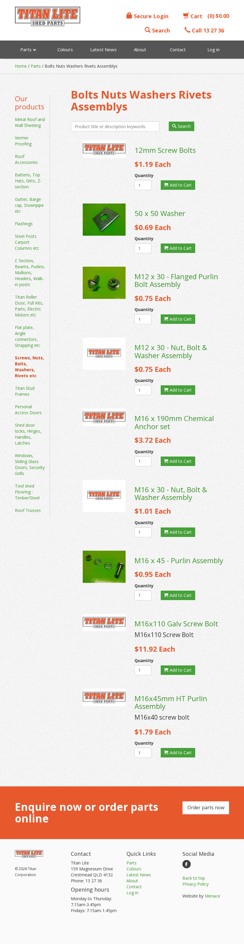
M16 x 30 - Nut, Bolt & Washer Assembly (170, 493)
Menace (212, 896)
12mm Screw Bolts (165, 150)
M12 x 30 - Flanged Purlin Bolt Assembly (176, 280)
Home (21, 66)
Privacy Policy (195, 884)
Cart (195, 16)
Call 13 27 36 (207, 30)
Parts (36, 66)
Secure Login (150, 16)
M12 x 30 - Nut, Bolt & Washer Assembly (170, 351)
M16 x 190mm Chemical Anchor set (174, 422)
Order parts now (205, 807)
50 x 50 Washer (159, 213)
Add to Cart (180, 185)
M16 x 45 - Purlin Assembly (178, 560)
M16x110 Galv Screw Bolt (176, 623)
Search (160, 30)
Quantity (142, 175)
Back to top (193, 878)
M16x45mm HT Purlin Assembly (170, 702)
